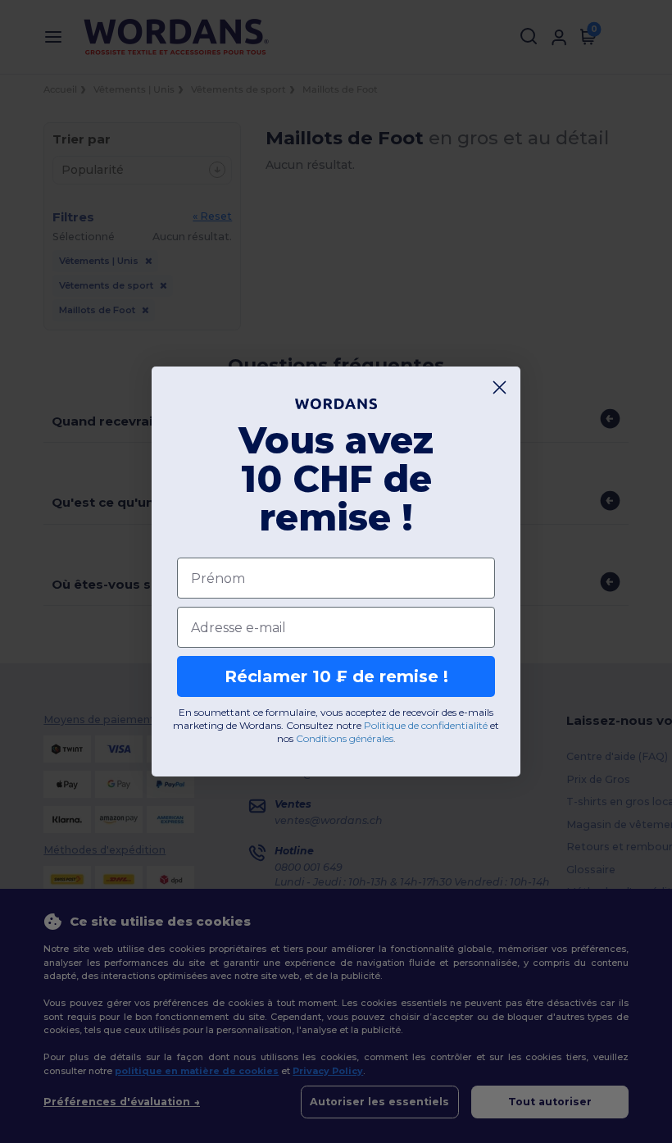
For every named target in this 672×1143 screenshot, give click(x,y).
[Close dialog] (499, 387)
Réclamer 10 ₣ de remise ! (336, 676)
